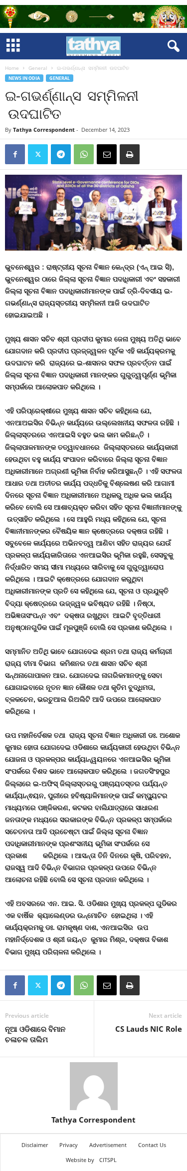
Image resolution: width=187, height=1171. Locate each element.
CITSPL (108, 1160)
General (37, 67)
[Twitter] (38, 154)
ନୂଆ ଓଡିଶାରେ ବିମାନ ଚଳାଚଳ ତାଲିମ (35, 1034)
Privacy (68, 1145)
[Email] (107, 154)
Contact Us (152, 1145)
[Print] (130, 154)
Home (12, 67)
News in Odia (24, 78)
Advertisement (108, 1145)
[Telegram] (61, 154)
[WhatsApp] (84, 154)
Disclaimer (34, 1145)
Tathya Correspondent (44, 129)
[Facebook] (15, 154)
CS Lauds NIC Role (148, 1029)
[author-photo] (93, 1086)
